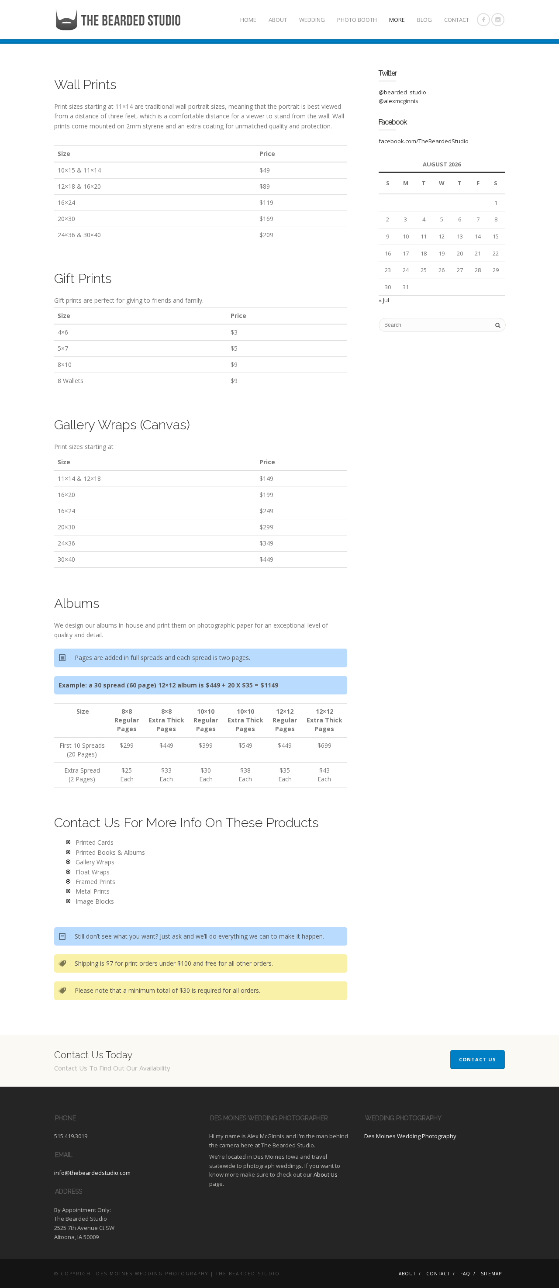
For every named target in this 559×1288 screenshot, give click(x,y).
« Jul (384, 300)
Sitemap (491, 1274)
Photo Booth (357, 20)
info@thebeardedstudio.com (92, 1173)
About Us (326, 1174)
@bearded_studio (402, 92)
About (278, 20)
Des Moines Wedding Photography (410, 1136)
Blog (424, 20)
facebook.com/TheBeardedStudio (424, 141)
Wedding (312, 20)
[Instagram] (497, 19)
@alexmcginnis (398, 101)
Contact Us (477, 1059)
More (397, 20)
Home (248, 20)
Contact (456, 20)
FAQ (465, 1274)
